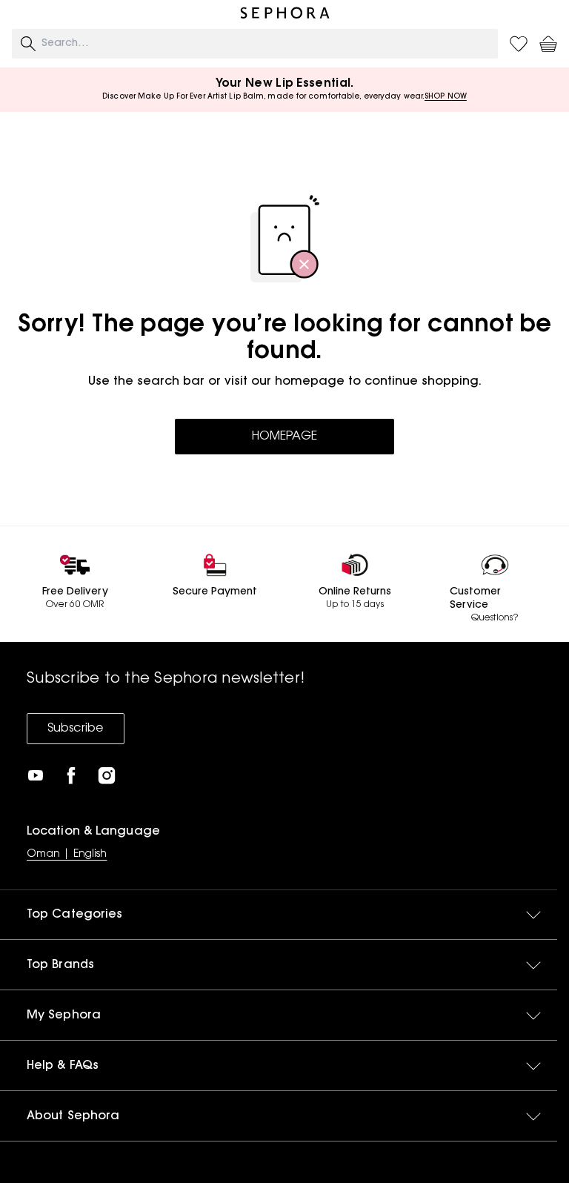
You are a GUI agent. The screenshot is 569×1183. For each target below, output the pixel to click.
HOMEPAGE (284, 437)
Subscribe (75, 729)
